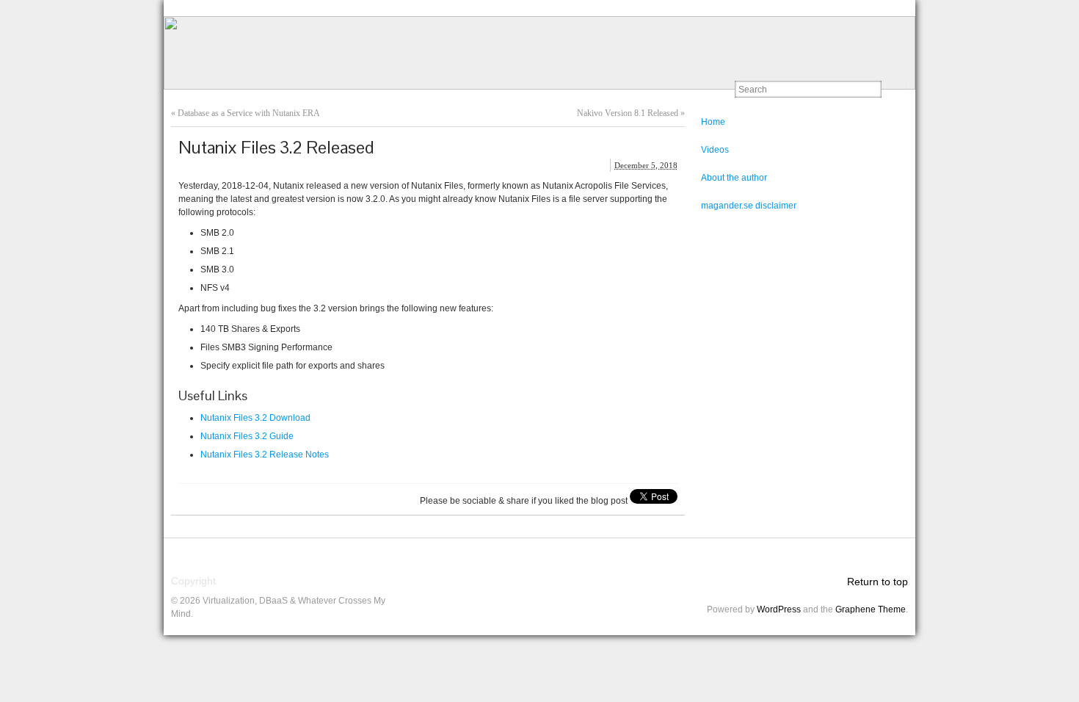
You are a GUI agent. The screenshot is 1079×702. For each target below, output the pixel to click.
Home (713, 122)
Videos (715, 150)
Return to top (877, 581)
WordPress (779, 609)
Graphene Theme (870, 609)
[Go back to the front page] (539, 53)
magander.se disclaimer (748, 205)
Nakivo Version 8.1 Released (627, 113)
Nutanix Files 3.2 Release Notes (264, 454)
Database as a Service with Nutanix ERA (249, 113)
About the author (734, 178)
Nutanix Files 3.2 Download (255, 418)
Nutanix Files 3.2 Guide (247, 436)
